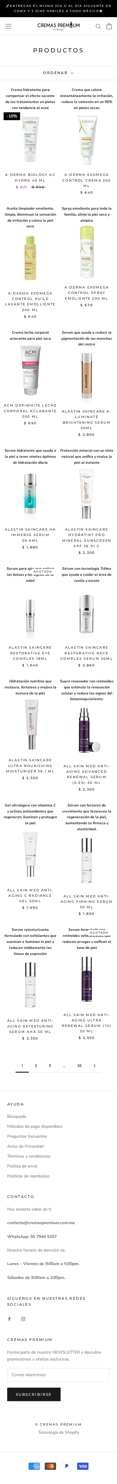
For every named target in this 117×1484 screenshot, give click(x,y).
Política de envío (22, 1166)
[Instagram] (23, 1318)
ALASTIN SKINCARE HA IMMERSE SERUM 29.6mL (30, 534)
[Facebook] (9, 1318)
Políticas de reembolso (28, 1176)
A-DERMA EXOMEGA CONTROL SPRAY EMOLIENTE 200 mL (86, 292)
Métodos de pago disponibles (34, 1126)
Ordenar (56, 72)
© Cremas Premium (58, 1424)
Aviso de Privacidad (25, 1146)
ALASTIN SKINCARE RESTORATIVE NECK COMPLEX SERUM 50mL (86, 652)
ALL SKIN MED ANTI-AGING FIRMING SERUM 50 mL (87, 901)
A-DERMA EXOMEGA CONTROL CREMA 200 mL (86, 180)
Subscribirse (34, 1394)
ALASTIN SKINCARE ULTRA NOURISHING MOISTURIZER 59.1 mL (30, 765)
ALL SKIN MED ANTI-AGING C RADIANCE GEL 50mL (30, 895)
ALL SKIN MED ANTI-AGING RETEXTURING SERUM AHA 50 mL (30, 1026)
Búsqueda (16, 1116)
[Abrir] (8, 26)
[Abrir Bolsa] (109, 26)
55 (79, 1065)
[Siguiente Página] (94, 1066)
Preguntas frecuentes (27, 1136)
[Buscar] (98, 26)
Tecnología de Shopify (58, 1432)
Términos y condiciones (28, 1156)
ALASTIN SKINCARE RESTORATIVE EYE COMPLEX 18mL (30, 652)
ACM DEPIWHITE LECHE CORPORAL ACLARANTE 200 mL (30, 410)
